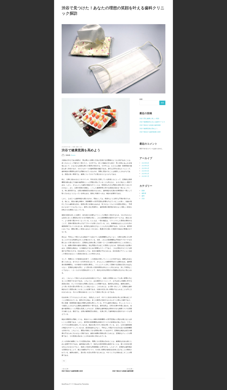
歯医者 (144, 193)
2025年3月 (145, 171)
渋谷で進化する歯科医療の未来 (150, 132)
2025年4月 (145, 168)
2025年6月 (145, 163)
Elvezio (73, 155)
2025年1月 (145, 176)
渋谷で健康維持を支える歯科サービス (152, 122)
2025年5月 (145, 165)
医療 (74, 147)
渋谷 (81, 147)
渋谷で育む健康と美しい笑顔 (149, 118)
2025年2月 (145, 173)
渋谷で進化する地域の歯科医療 (150, 125)
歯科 (77, 147)
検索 (140, 99)
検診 (64, 361)
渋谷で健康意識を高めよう (148, 128)
